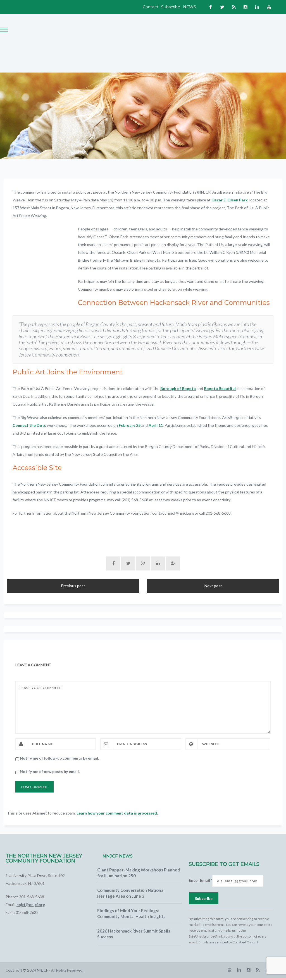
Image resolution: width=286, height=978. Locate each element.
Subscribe (170, 6)
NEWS (189, 6)
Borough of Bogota (178, 388)
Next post (213, 585)
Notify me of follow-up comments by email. (59, 758)
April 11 (156, 425)
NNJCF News (118, 856)
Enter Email (200, 880)
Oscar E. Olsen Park (229, 199)
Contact (150, 6)
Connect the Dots (29, 425)
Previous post (73, 585)
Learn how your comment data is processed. (117, 813)
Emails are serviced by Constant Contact (228, 942)
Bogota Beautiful (220, 388)
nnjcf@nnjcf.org (30, 904)
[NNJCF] (59, 42)
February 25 (129, 425)
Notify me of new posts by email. (50, 771)
